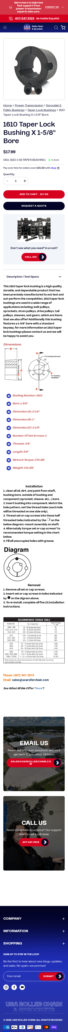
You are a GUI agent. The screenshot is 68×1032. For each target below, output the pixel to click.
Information (15, 931)
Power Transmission (29, 105)
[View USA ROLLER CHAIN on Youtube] (22, 987)
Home (8, 105)
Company (12, 918)
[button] (55, 27)
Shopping (12, 943)
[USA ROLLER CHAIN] (34, 27)
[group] (34, 7)
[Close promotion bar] (62, 7)
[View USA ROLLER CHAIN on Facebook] (14, 987)
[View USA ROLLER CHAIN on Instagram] (6, 987)
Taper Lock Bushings (41, 110)
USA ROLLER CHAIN (23, 1020)
